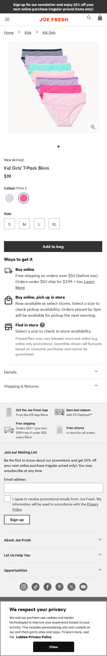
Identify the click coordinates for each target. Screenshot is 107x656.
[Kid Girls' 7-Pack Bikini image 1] (58, 147)
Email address (15, 479)
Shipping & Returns (21, 386)
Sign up (17, 519)
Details (10, 372)
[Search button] (89, 17)
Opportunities (15, 570)
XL (55, 224)
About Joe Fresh (17, 539)
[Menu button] (7, 19)
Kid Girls (49, 32)
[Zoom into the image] (93, 127)
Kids (28, 32)
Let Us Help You (17, 555)
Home (8, 32)
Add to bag (53, 246)
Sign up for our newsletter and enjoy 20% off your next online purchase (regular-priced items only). (53, 6)
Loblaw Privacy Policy (34, 636)
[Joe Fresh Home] (53, 19)
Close (53, 646)
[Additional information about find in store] (42, 325)
